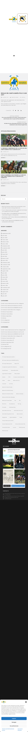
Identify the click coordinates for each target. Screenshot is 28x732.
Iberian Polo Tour (16, 380)
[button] (26, 702)
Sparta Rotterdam (13, 417)
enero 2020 (5, 244)
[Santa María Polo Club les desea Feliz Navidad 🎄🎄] (19, 462)
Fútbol (3, 380)
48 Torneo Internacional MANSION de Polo (10, 360)
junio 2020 (4, 237)
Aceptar (14, 718)
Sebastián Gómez (14, 97)
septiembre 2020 (6, 233)
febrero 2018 (5, 283)
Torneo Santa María (6, 427)
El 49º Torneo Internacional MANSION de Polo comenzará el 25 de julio (12, 221)
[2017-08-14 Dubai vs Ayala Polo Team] (14, 167)
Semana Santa (20, 413)
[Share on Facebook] (13, 110)
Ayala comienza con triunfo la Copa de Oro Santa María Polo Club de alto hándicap (13, 176)
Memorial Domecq (19, 393)
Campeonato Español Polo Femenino (9, 367)
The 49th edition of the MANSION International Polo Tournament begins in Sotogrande (14, 214)
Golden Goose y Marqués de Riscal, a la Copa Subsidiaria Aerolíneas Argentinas (15, 124)
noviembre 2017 (6, 287)
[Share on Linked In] (21, 110)
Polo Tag (19, 403)
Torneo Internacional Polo (7, 424)
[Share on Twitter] (15, 110)
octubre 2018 (5, 266)
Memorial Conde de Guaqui (7, 390)
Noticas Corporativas (7, 311)
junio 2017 (4, 296)
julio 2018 (4, 273)
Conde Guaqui (5, 370)
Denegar (14, 722)
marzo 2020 (5, 239)
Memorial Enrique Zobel (7, 400)
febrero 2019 (5, 258)
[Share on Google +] (18, 110)
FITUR (9, 377)
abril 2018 (4, 279)
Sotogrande (4, 417)
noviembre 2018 (6, 264)
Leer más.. (3, 157)
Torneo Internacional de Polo (7, 420)
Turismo (14, 427)
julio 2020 (4, 235)
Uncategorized (5, 322)
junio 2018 (4, 275)
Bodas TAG (17, 363)
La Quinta (4, 383)
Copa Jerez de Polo (14, 370)
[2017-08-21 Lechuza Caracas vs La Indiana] (14, 140)
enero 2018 (5, 285)
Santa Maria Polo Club (6, 410)
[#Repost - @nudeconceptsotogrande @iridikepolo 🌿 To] (8, 476)
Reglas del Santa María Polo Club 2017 (13, 104)
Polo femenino (12, 403)
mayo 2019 (5, 254)
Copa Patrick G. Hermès (6, 373)
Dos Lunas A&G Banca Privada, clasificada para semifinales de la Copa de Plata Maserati (14, 118)
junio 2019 (4, 252)
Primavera (4, 407)
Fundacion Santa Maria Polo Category (11, 309)
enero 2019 (5, 260)
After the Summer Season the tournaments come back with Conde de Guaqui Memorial (13, 207)
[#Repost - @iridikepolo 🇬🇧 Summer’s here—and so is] (19, 476)
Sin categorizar (6, 320)
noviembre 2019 (6, 248)
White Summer (22, 427)
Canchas (21, 367)
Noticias (23, 97)
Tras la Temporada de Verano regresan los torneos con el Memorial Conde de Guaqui (14, 210)
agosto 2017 (5, 291)
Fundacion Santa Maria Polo (19, 377)
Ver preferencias (14, 726)
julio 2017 (4, 293)
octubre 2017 (5, 289)
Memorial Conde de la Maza (7, 393)
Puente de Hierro (12, 407)
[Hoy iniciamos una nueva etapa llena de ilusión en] (8, 462)
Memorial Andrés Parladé (7, 387)
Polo (15, 400)
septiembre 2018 (6, 269)
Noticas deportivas (6, 316)
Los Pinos (11, 383)
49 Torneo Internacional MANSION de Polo (12, 307)
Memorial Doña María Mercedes (8, 397)
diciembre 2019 (6, 246)
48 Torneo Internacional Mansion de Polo (12, 305)
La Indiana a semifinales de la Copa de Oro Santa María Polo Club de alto (14, 149)
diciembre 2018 (6, 262)
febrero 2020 (5, 241)
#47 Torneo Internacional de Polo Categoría (13, 303)
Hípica (9, 380)
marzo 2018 (5, 281)
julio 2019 (4, 250)
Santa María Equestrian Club (8, 413)
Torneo (21, 417)
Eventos (3, 377)
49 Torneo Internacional (7, 363)
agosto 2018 (5, 271)
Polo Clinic (4, 403)
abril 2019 (4, 256)
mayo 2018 (5, 277)
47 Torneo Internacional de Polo (8, 356)
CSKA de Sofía (17, 373)
